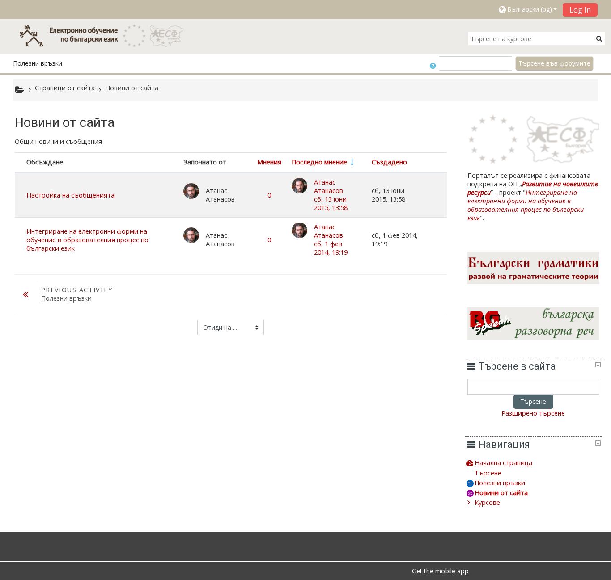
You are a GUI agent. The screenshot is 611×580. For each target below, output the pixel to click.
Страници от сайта (65, 88)
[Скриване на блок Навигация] (598, 443)
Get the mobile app (440, 571)
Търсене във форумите (554, 63)
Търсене (533, 401)
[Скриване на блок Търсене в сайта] (598, 364)
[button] (527, 9)
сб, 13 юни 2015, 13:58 (331, 203)
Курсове (487, 502)
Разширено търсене (533, 413)
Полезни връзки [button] (37, 63)
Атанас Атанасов (328, 186)
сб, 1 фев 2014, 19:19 (331, 248)
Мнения (269, 162)
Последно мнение (319, 162)
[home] (106, 35)
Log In (580, 10)
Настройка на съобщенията (70, 195)
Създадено (389, 162)
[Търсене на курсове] (599, 38)
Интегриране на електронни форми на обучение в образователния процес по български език (87, 239)
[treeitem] (533, 462)
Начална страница (503, 462)
